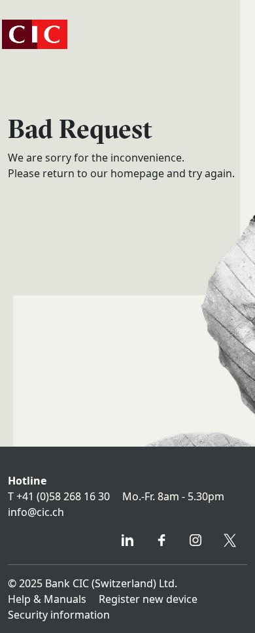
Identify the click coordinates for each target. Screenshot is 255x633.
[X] (230, 542)
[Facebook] (161, 542)
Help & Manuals (47, 599)
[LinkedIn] (127, 542)
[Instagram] (195, 542)
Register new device (148, 599)
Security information (59, 614)
